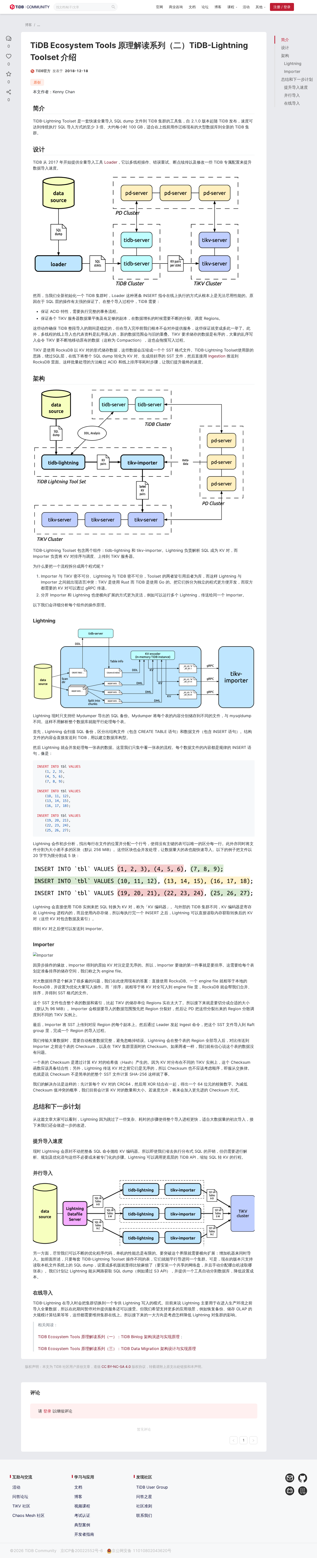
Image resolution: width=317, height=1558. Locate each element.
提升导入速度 (296, 87)
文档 (192, 7)
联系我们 (144, 1515)
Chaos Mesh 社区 (28, 1515)
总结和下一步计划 (297, 79)
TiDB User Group (152, 1487)
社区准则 (144, 1505)
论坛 (205, 7)
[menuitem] (159, 7)
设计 (285, 47)
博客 (217, 7)
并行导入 (292, 95)
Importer (292, 71)
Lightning (292, 63)
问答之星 (144, 1496)
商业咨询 (176, 7)
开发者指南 (84, 1534)
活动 (246, 7)
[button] (232, 7)
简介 (285, 39)
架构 (285, 55)
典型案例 (82, 1524)
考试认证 (82, 1515)
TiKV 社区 (21, 1505)
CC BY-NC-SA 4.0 (116, 1366)
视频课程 (82, 1505)
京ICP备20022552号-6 (81, 1550)
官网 (159, 7)
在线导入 (292, 103)
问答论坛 (20, 1496)
